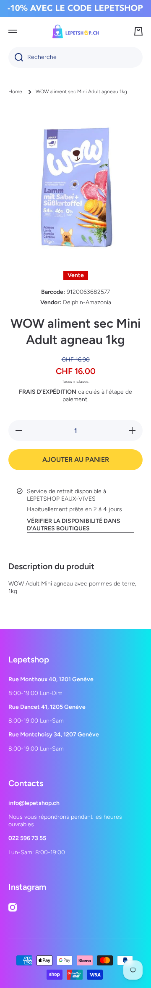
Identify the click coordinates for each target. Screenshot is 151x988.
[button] (138, 31)
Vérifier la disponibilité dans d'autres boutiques (73, 524)
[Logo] (75, 31)
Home (15, 91)
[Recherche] (15, 57)
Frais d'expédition (47, 391)
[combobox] (75, 57)
